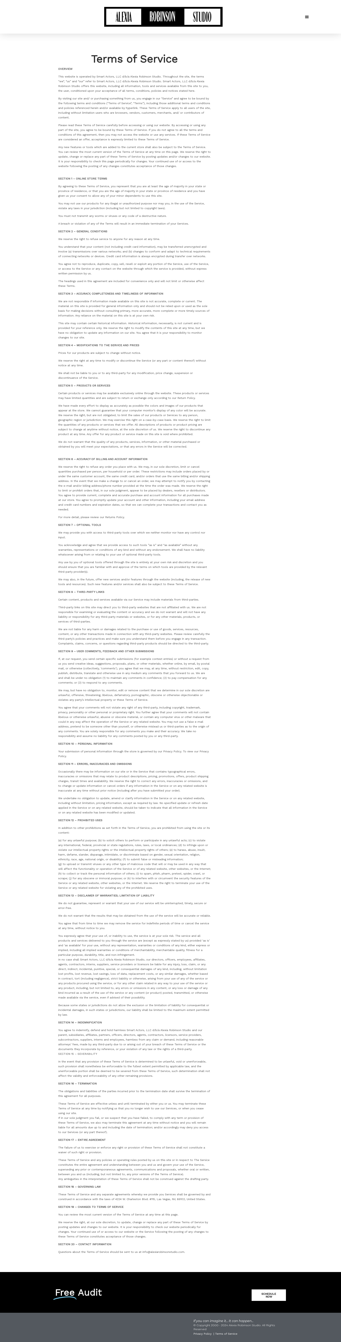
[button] (307, 17)
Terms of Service (226, 1333)
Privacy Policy (202, 1333)
